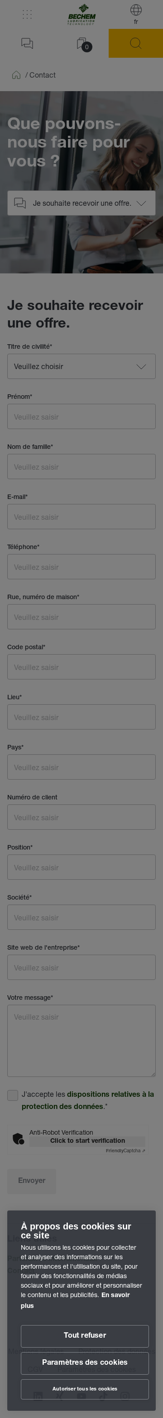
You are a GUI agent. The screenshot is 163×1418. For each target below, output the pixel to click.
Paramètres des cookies (85, 1363)
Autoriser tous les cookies (85, 1389)
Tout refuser (84, 1336)
